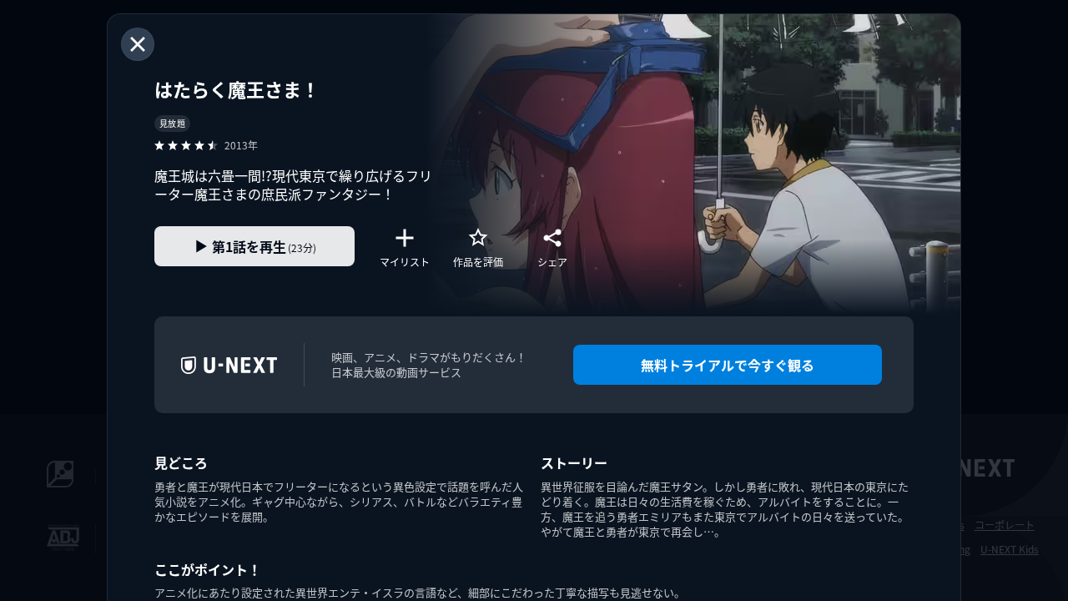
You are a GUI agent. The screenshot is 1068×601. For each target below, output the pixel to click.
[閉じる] (137, 44)
